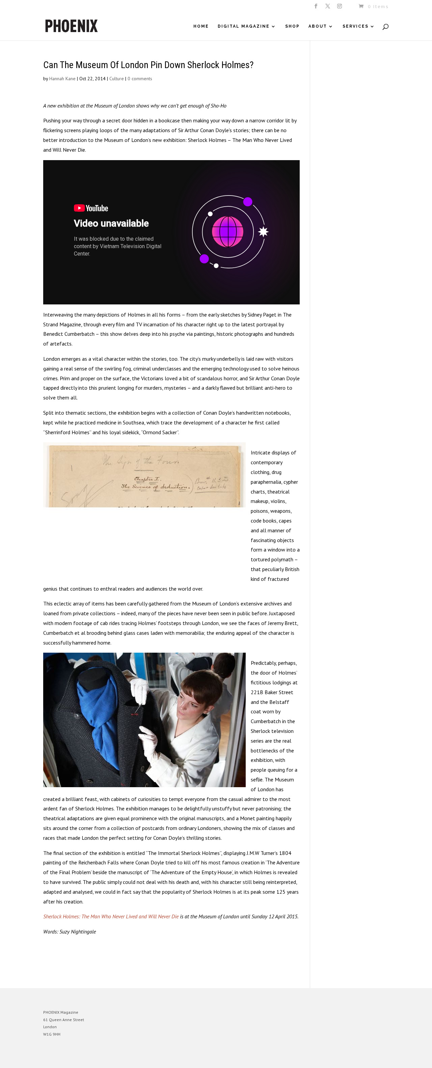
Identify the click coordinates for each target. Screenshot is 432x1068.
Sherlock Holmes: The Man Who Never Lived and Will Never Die (111, 916)
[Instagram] (340, 8)
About (317, 26)
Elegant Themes (74, 1058)
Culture (116, 79)
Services (356, 26)
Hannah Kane (62, 79)
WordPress (116, 1058)
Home (201, 26)
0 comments (140, 79)
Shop (292, 26)
